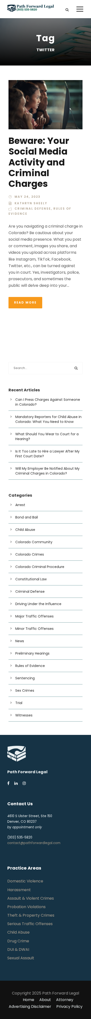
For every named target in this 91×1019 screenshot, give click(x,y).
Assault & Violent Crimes (30, 898)
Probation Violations (26, 907)
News (19, 641)
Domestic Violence (25, 881)
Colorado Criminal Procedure (39, 566)
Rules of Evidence (30, 665)
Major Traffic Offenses (34, 616)
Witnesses (24, 715)
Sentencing (25, 678)
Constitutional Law (31, 579)
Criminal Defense (33, 208)
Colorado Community (33, 542)
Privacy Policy (69, 1006)
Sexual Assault (20, 958)
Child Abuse (25, 529)
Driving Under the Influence (38, 603)
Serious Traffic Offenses (30, 924)
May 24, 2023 (28, 197)
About (45, 1000)
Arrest (20, 504)
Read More (25, 302)
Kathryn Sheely (31, 203)
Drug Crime (18, 941)
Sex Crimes (24, 690)
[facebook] (8, 783)
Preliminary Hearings (32, 653)
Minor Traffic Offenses (34, 628)
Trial (18, 702)
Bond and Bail (26, 517)
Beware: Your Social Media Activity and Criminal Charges (38, 162)
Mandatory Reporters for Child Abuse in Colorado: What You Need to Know (48, 419)
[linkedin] (16, 783)
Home (28, 1000)
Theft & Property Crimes (30, 915)
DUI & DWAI (18, 949)
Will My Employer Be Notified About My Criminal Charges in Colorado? (47, 471)
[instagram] (24, 783)
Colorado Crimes (29, 554)
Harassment (19, 890)
